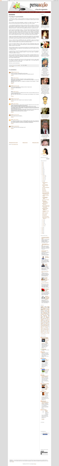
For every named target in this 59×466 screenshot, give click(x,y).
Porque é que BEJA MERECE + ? (47, 257)
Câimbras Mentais (44, 409)
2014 (42, 170)
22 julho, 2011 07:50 (16, 114)
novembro (43, 176)
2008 (42, 229)
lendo (13, 461)
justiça (47, 326)
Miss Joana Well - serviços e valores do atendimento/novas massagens (45, 403)
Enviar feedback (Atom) (15, 144)
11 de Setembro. (43, 333)
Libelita (43, 322)
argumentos (47, 317)
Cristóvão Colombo (43, 328)
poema (45, 321)
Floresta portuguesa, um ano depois (47, 360)
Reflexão (42, 327)
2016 (42, 168)
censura (45, 331)
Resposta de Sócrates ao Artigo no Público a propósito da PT (45, 245)
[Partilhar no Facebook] (25, 65)
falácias (42, 316)
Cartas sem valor (44, 391)
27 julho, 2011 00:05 (15, 119)
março (43, 223)
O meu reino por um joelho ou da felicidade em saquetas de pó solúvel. (45, 238)
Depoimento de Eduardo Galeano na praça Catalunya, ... (45, 209)
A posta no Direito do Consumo (45, 183)
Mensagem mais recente (13, 142)
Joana (45, 320)
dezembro (43, 175)
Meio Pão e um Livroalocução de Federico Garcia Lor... (45, 202)
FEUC (47, 328)
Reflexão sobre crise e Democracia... (45, 204)
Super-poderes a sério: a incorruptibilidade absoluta (45, 198)
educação (47, 314)
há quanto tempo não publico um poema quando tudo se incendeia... (45, 376)
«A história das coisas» (45, 184)
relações (48, 321)
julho (43, 181)
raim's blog (43, 368)
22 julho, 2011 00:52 (15, 103)
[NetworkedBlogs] (45, 433)
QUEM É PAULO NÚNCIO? (46, 265)
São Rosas (12, 98)
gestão (47, 316)
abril (43, 222)
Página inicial (25, 142)
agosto (43, 180)
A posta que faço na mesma (45, 199)
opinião (13, 66)
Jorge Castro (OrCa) (45, 77)
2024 (42, 163)
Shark (45, 107)
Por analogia (43, 188)
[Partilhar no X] (24, 65)
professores (44, 318)
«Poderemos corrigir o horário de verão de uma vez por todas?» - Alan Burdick (47, 297)
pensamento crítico (45, 308)
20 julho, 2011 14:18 (15, 91)
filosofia (42, 320)
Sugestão (42, 331)
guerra (47, 330)
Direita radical (44, 189)
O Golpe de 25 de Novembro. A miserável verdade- (47, 289)
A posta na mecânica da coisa (45, 205)
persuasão (42, 325)
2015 (42, 169)
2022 (42, 164)
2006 (42, 232)
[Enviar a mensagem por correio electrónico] (21, 65)
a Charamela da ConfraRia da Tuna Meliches (45, 384)
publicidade (48, 332)
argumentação (45, 312)
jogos (47, 331)
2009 (42, 228)
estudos (47, 323)
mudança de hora (43, 313)
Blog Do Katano (44, 358)
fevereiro (43, 224)
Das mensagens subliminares (45, 187)
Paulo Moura (45, 138)
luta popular (45, 325)
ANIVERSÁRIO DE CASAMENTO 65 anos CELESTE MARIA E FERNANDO (45, 341)
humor (42, 317)
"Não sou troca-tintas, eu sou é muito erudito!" (45, 207)
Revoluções (46, 322)
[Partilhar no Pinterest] (26, 65)
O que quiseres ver (44, 215)
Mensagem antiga (35, 142)
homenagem (46, 327)
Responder (12, 75)
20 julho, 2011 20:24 (16, 98)
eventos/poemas (42, 330)
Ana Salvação (45, 29)
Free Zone (43, 419)
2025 (42, 162)
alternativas (42, 323)
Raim (48, 306)
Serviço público (47, 333)
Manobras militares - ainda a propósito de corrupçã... (45, 193)
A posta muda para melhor (45, 216)
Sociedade (45, 307)
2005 (42, 233)
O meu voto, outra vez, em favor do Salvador (45, 251)
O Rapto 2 (43, 352)
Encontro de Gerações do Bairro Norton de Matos (45, 338)
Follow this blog (45, 434)
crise (44, 310)
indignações (45, 315)
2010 (42, 227)
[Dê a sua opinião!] (23, 65)
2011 (42, 174)
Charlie (12, 103)
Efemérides (42, 332)
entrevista (45, 332)
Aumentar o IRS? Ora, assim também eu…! (45, 218)
